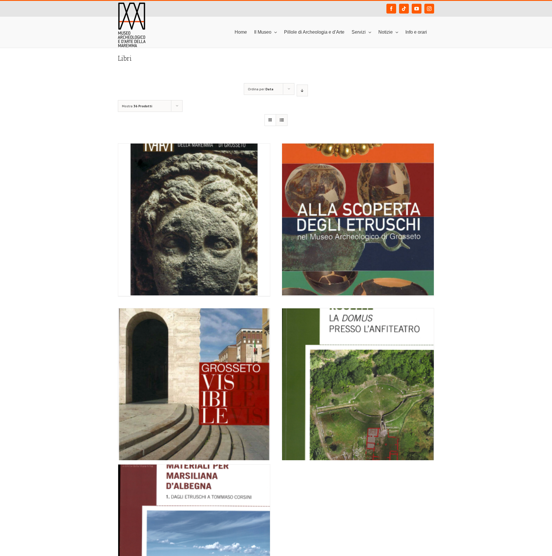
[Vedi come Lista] (281, 120)
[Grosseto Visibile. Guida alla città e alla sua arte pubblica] (194, 357)
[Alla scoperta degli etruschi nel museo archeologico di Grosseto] (358, 192)
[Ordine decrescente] (302, 90)
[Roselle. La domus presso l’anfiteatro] (358, 357)
